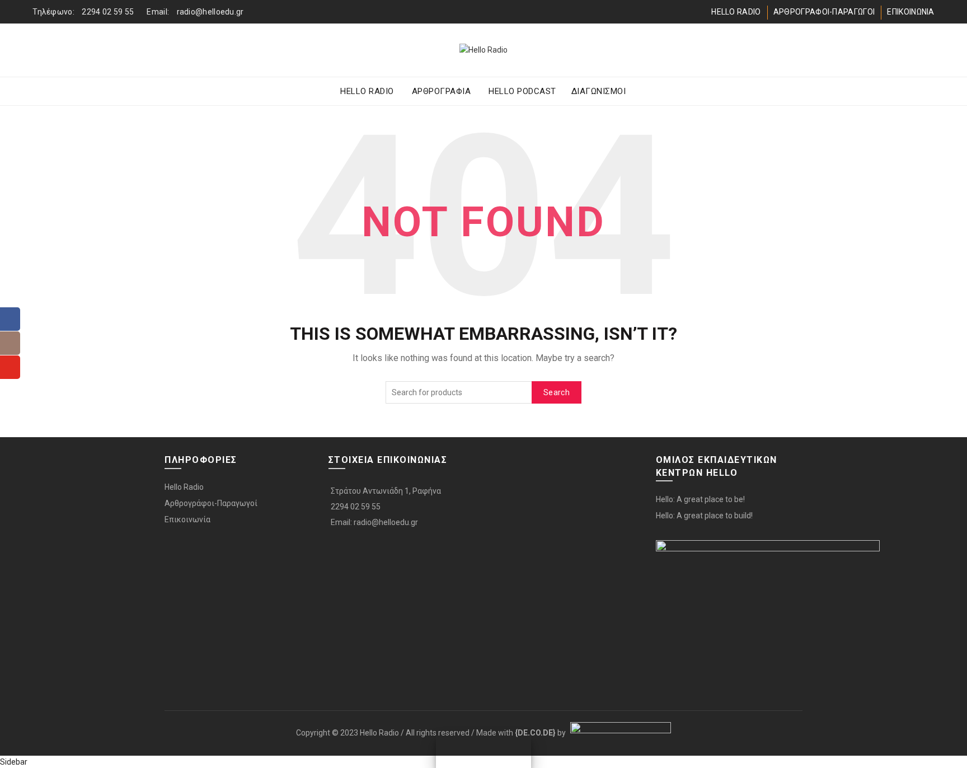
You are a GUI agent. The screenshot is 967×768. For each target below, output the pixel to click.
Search (556, 392)
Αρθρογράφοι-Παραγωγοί (211, 503)
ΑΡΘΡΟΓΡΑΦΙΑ (441, 91)
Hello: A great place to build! (704, 515)
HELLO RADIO (736, 11)
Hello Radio (184, 487)
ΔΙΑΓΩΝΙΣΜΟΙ (598, 91)
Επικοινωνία (187, 519)
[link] (535, 732)
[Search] (926, 50)
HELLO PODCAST (522, 91)
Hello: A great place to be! (700, 499)
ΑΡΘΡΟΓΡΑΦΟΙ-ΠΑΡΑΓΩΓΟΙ (824, 11)
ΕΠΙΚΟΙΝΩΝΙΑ (910, 11)
